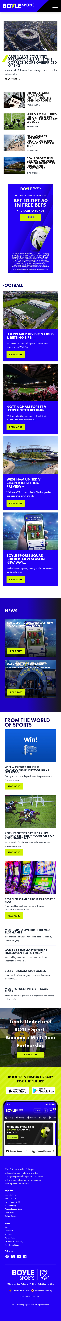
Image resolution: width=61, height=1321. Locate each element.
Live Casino (9, 1212)
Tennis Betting (10, 1205)
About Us (8, 1234)
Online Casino (10, 1216)
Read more (14, 786)
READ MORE (15, 354)
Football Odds (10, 1198)
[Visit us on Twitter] (13, 1256)
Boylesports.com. (27, 1304)
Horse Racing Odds (12, 1202)
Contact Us (9, 1230)
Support (8, 1227)
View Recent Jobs (12, 1245)
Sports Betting (10, 1195)
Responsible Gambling (14, 1241)
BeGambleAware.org (43, 1290)
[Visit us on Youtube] (19, 1256)
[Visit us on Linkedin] (25, 1256)
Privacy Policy (10, 1238)
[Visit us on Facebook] (7, 1256)
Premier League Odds (13, 1209)
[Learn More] (17, 1090)
